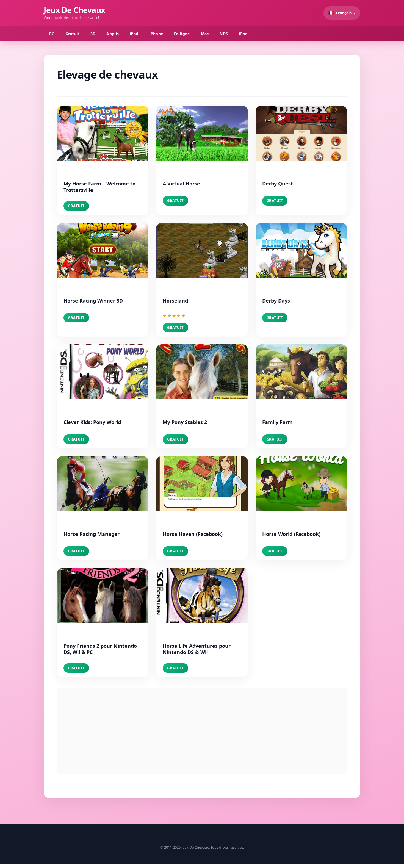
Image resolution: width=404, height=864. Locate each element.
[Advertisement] (202, 731)
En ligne (182, 33)
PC (51, 33)
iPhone (156, 33)
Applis (112, 33)
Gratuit (72, 33)
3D (93, 33)
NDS (224, 33)
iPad (134, 33)
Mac (205, 33)
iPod (243, 33)
